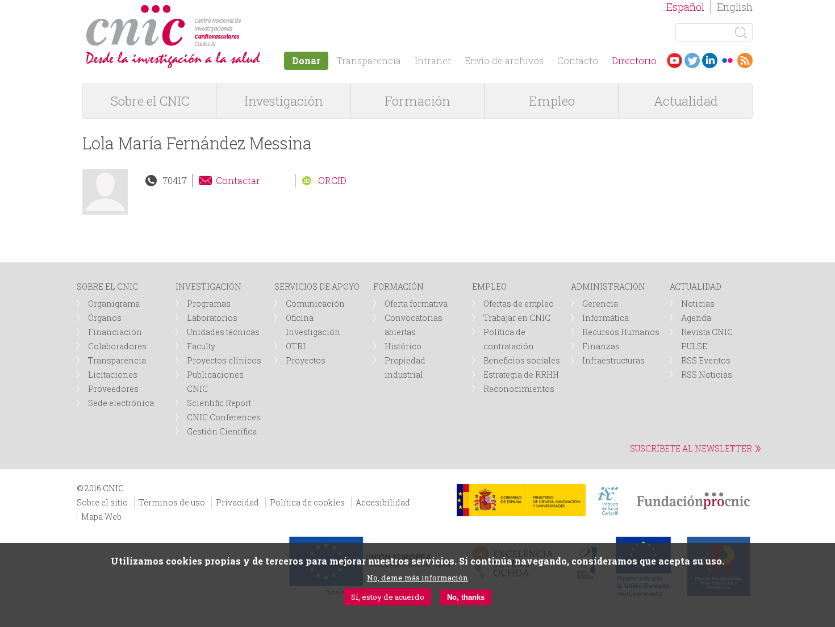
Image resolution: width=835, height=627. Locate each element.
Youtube (674, 60)
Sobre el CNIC (150, 101)
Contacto (577, 60)
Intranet (433, 60)
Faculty (201, 346)
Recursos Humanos (620, 332)
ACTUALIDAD (695, 286)
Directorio (634, 60)
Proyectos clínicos (224, 360)
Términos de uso (172, 502)
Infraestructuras (613, 360)
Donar (306, 60)
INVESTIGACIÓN (208, 286)
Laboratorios (212, 317)
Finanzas (601, 346)
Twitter (692, 60)
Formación (417, 101)
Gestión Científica (222, 431)
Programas (209, 303)
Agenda (696, 317)
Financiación (115, 332)
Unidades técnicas (223, 332)
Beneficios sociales (521, 360)
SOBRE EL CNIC (107, 286)
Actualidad (686, 101)
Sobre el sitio (102, 502)
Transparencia (368, 60)
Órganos (105, 317)
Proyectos (305, 360)
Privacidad (237, 502)
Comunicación (315, 303)
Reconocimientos (518, 388)
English (735, 7)
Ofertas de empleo (518, 303)
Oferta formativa (416, 303)
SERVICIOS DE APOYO (317, 286)
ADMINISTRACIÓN (608, 286)
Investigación (283, 101)
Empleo (552, 101)
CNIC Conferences (224, 417)
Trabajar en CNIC (516, 317)
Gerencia (600, 303)
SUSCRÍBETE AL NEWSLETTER (691, 448)
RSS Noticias (706, 374)
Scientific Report (219, 403)
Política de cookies (307, 502)
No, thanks (466, 597)
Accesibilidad (383, 502)
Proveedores (113, 388)
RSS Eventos (705, 360)
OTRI (296, 346)
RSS (745, 60)
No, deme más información (417, 577)
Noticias (698, 303)
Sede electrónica (121, 403)
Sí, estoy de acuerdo (387, 597)
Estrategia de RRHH (521, 374)
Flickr (727, 60)
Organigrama (114, 303)
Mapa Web (101, 516)
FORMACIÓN (398, 286)
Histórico (403, 346)
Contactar (238, 180)
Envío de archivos (504, 60)
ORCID (332, 180)
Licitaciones (112, 374)
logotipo (245, 10)
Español (685, 7)
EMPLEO (489, 286)
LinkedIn (709, 60)
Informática (605, 317)
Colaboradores (117, 346)
